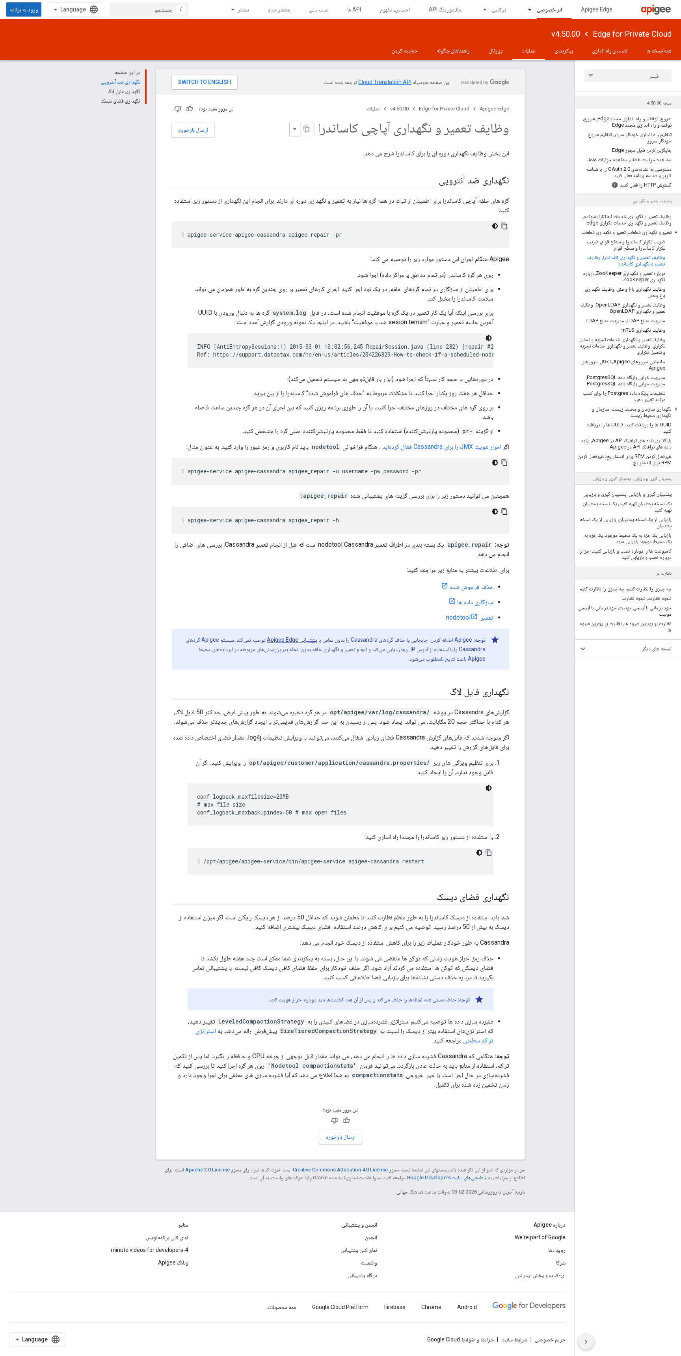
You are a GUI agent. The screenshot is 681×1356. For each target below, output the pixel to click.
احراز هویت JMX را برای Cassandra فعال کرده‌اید (441, 446)
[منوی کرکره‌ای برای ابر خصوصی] (526, 9)
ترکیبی (499, 9)
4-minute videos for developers (149, 1250)
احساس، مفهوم (395, 9)
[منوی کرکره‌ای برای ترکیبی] (481, 9)
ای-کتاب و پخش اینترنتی (540, 1275)
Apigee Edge (596, 9)
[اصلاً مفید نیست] (178, 109)
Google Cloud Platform (340, 1307)
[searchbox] (628, 75)
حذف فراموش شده (471, 586)
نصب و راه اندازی (609, 50)
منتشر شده (279, 9)
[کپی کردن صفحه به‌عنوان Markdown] (307, 129)
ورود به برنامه (23, 9)
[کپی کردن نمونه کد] (504, 226)
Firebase (395, 1307)
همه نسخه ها (659, 50)
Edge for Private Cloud (632, 34)
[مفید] (189, 109)
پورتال (495, 50)
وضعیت (369, 1262)
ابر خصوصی (549, 9)
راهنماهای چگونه (453, 50)
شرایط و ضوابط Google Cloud (460, 1339)
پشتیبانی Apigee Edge (292, 640)
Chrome (431, 1307)
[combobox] (149, 9)
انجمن (371, 1237)
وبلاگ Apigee (173, 1262)
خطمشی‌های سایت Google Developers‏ (447, 1177)
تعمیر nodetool (469, 617)
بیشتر (243, 9)
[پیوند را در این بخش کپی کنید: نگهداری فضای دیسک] (428, 897)
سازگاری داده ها (475, 602)
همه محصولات (281, 1307)
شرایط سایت (514, 1339)
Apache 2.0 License (207, 1170)
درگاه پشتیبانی (362, 1275)
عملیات (528, 50)
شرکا (561, 1262)
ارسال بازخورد (193, 130)
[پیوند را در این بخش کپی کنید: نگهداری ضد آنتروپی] (431, 181)
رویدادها (557, 1250)
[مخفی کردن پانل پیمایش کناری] (586, 1342)
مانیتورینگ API (445, 9)
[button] (628, 232)
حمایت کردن (405, 50)
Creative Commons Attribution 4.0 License (340, 1170)
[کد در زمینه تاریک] (495, 226)
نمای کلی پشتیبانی (358, 1250)
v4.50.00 (565, 34)
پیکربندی (563, 50)
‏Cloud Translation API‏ (384, 82)
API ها (354, 9)
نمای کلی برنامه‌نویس (167, 1237)
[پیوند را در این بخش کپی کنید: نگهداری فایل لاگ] (442, 692)
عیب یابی (318, 9)
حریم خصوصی (550, 1339)
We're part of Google (540, 1237)
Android (467, 1307)
